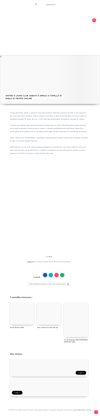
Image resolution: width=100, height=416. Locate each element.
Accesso (89, 410)
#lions (51, 262)
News (50, 257)
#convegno (38, 262)
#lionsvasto (58, 262)
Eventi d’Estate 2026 (17, 327)
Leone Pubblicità (79, 410)
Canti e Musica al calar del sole (47, 327)
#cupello (45, 262)
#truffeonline (66, 262)
